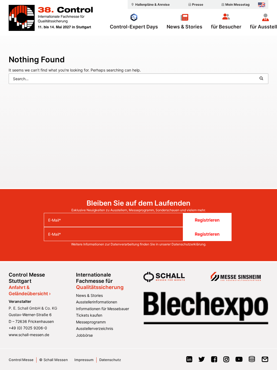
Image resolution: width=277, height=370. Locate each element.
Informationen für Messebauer (102, 308)
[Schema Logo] (252, 361)
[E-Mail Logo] (265, 361)
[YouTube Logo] (239, 361)
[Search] (138, 78)
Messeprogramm (91, 322)
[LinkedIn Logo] (189, 361)
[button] (261, 78)
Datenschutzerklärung (188, 244)
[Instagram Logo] (226, 361)
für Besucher (226, 26)
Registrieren (207, 220)
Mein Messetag (237, 4)
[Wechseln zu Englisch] (261, 4)
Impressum (84, 360)
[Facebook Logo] (214, 361)
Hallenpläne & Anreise (152, 4)
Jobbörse (84, 335)
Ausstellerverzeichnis (94, 328)
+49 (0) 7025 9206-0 (28, 328)
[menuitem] (150, 4)
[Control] (51, 18)
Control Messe (21, 360)
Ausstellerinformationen (96, 302)
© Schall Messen (53, 360)
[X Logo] (202, 361)
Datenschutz (110, 360)
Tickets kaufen (89, 315)
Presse (197, 4)
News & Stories (184, 26)
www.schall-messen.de (29, 334)
